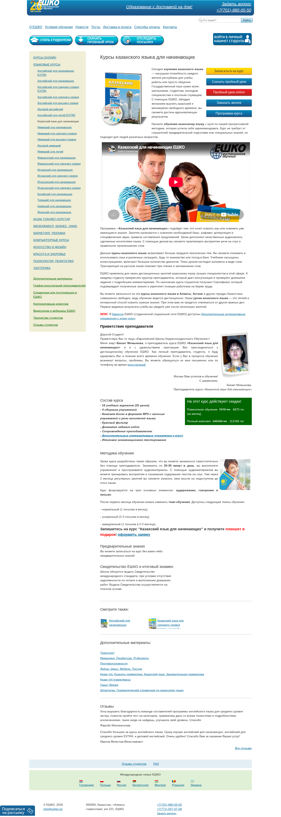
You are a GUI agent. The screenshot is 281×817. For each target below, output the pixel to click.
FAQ (156, 763)
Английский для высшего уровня (57, 103)
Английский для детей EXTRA (56, 115)
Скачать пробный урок (229, 81)
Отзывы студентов (45, 324)
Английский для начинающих (55, 80)
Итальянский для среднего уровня (59, 188)
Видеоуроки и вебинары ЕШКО (54, 310)
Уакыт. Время (109, 684)
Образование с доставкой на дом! (159, 7)
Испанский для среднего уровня (57, 175)
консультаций (137, 364)
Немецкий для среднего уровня (57, 133)
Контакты (170, 27)
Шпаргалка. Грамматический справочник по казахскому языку (142, 690)
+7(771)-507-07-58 (169, 809)
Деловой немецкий (49, 145)
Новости (81, 27)
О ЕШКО (35, 27)
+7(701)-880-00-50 (234, 10)
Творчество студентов (48, 317)
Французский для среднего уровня (59, 163)
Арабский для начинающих (54, 206)
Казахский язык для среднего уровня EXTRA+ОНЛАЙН (170, 625)
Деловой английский (50, 109)
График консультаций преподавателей (59, 285)
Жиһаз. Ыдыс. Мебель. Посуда (121, 668)
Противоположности (114, 663)
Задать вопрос (236, 4)
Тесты (95, 27)
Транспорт (107, 652)
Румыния (178, 785)
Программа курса (229, 113)
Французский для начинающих (56, 157)
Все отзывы (243, 748)
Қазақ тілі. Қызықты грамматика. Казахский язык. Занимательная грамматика (152, 674)
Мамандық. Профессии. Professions (124, 658)
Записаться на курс (229, 71)
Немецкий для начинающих (54, 127)
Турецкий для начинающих (54, 200)
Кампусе (118, 314)
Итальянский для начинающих (56, 182)
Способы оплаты (147, 27)
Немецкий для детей (50, 151)
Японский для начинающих (54, 212)
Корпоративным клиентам (51, 303)
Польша (105, 785)
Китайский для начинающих (54, 194)
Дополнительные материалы (52, 278)
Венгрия (160, 785)
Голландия (86, 785)
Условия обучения (59, 27)
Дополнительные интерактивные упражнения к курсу (142, 435)
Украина (196, 785)
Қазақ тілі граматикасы (115, 679)
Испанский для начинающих (55, 169)
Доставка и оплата (117, 27)
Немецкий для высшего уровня (56, 139)
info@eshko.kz (53, 809)
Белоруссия (140, 785)
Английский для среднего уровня (58, 97)
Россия (121, 785)
